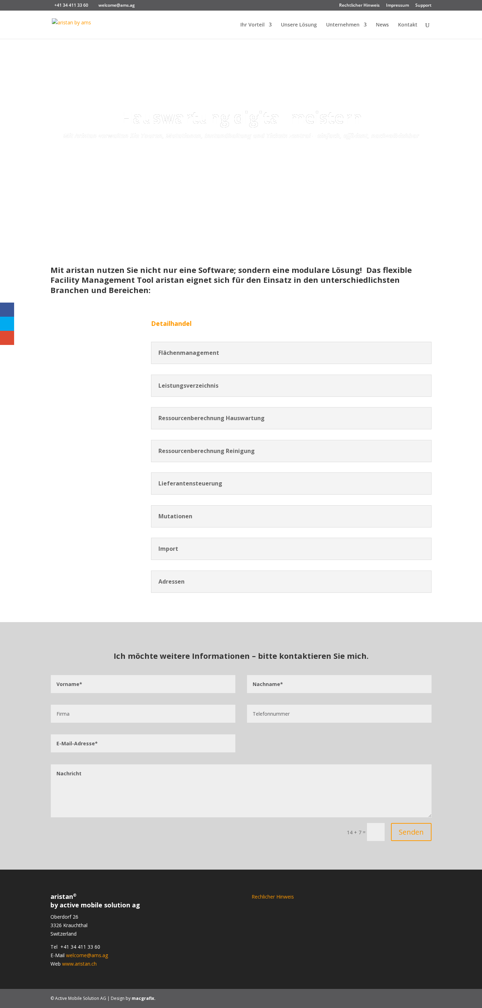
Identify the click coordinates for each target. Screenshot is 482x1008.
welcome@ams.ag (87, 955)
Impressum (397, 5)
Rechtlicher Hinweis (359, 5)
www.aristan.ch (79, 963)
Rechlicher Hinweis (273, 896)
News (382, 25)
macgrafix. (144, 998)
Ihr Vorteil (252, 25)
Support (423, 5)
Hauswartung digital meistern (241, 117)
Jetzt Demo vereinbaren (241, 159)
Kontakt (407, 25)
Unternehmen (343, 25)
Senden (411, 832)
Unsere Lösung (299, 25)
